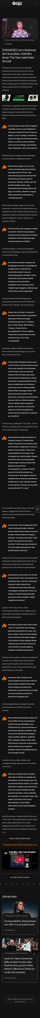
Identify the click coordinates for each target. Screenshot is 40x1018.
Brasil (7, 978)
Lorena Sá (24, 916)
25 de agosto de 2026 (12, 953)
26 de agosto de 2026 (12, 916)
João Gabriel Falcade (27, 40)
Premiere (8, 44)
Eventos (13, 978)
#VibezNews (9, 930)
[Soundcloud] (0, 884)
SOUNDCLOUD (31, 845)
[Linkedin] (17, 884)
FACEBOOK (7, 845)
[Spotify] (6, 884)
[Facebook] (11, 884)
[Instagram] (22, 884)
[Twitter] (34, 884)
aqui (4, 832)
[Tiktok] (28, 884)
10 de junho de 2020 (12, 40)
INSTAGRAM (18, 845)
